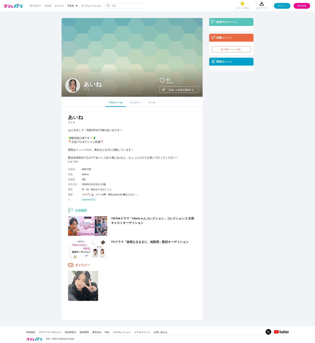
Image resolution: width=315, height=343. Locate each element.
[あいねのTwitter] (193, 80)
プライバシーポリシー (50, 332)
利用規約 (30, 332)
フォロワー (135, 102)
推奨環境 (84, 332)
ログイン (282, 5)
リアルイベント (142, 332)
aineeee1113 (88, 199)
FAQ (107, 332)
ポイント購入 (242, 8)
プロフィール (116, 102)
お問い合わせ (160, 332)
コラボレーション (122, 332)
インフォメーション (91, 5)
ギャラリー (35, 5)
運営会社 (96, 332)
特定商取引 (70, 332)
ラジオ (47, 5)
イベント (59, 5)
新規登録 (301, 5)
